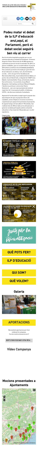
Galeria (19, 291)
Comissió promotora (27, 67)
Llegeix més (6, 115)
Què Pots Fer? (19, 252)
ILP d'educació (19, 260)
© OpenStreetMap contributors (27, 443)
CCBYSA (17, 443)
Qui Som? (19, 272)
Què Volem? (19, 281)
